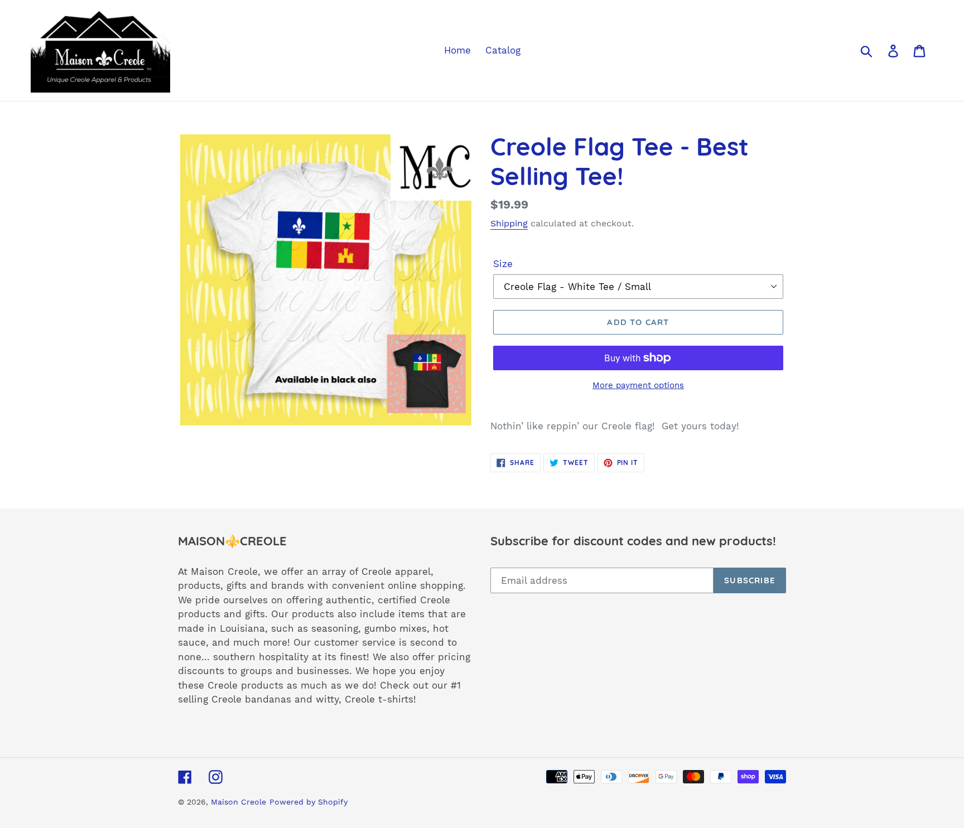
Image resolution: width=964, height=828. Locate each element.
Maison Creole (238, 801)
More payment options (638, 385)
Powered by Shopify (308, 801)
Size (503, 263)
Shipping (509, 223)
